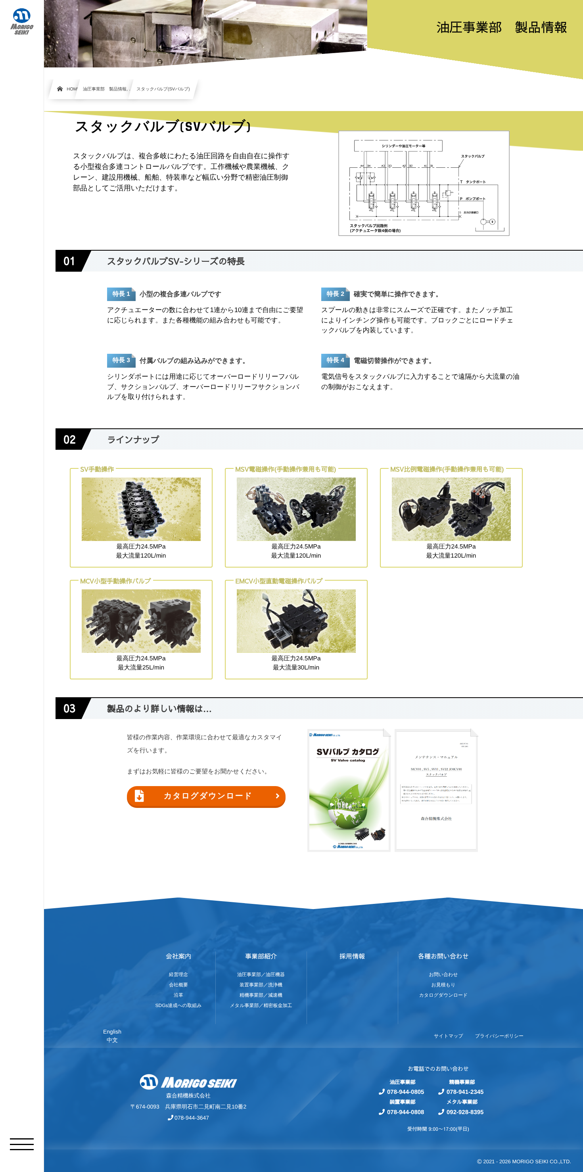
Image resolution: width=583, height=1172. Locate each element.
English (112, 1031)
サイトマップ (448, 1036)
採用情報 (352, 956)
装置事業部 (251, 985)
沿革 (178, 995)
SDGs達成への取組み (178, 1005)
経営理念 (178, 974)
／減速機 (272, 995)
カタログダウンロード (208, 796)
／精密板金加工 (275, 1005)
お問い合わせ (443, 974)
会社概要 (178, 985)
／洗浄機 (272, 985)
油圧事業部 (249, 974)
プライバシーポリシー (499, 1036)
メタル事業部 (244, 1005)
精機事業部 (251, 995)
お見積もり (443, 985)
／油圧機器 (273, 974)
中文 (112, 1040)
